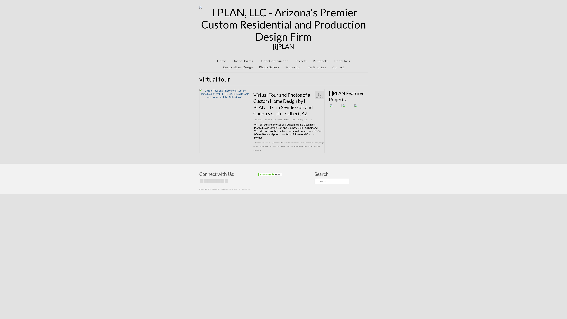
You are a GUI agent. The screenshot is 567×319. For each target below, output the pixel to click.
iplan (259, 120)
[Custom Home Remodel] (347, 108)
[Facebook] (201, 181)
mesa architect (275, 146)
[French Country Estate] (335, 108)
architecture (266, 143)
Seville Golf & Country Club (296, 120)
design (321, 143)
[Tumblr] (226, 181)
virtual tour (257, 150)
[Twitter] (206, 181)
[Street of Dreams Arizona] (359, 108)
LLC (268, 146)
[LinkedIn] (222, 181)
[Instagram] (210, 181)
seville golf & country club (294, 146)
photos (283, 146)
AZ (271, 143)
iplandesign (263, 146)
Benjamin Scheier (279, 143)
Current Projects (279, 120)
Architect (258, 143)
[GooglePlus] (214, 181)
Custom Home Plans (311, 143)
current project (299, 143)
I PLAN (255, 146)
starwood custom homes (312, 146)
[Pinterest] (218, 181)
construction (289, 143)
